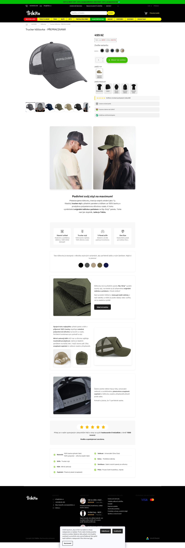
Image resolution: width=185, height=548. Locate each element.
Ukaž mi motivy (102, 307)
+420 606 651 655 (60, 502)
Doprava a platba (113, 506)
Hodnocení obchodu (76, 6)
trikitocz (57, 508)
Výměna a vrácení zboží (114, 514)
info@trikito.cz (59, 499)
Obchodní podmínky (113, 509)
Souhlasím (117, 531)
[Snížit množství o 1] (102, 61)
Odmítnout (105, 531)
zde (91, 538)
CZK (149, 6)
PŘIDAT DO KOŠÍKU (118, 60)
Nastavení (67, 543)
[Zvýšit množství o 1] (102, 59)
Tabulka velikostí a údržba (94, 6)
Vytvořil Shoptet (154, 538)
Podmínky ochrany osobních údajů (118, 511)
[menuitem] (30, 19)
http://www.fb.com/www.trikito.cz (65, 505)
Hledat (110, 13)
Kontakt (108, 6)
